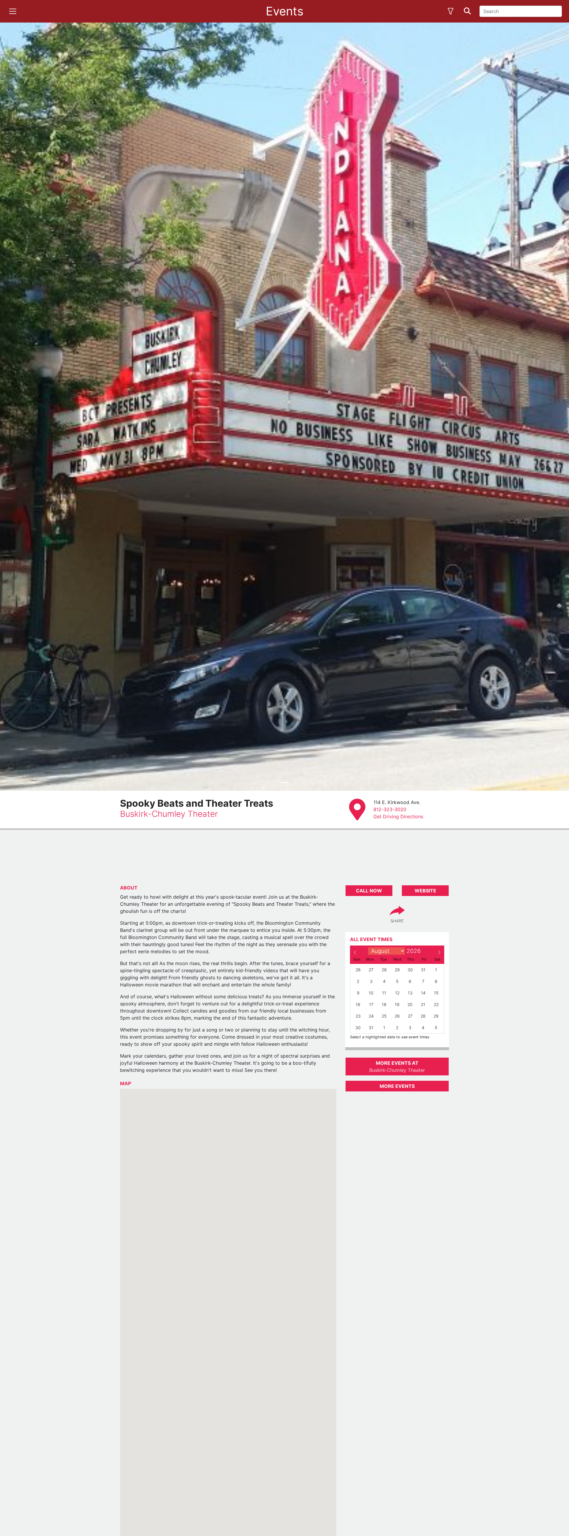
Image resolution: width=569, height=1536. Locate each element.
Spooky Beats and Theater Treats (196, 803)
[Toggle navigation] (13, 11)
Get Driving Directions (398, 816)
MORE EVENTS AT (397, 1066)
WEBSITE (425, 891)
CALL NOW (369, 891)
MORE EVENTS (397, 1086)
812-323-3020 (389, 809)
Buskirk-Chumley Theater (169, 814)
